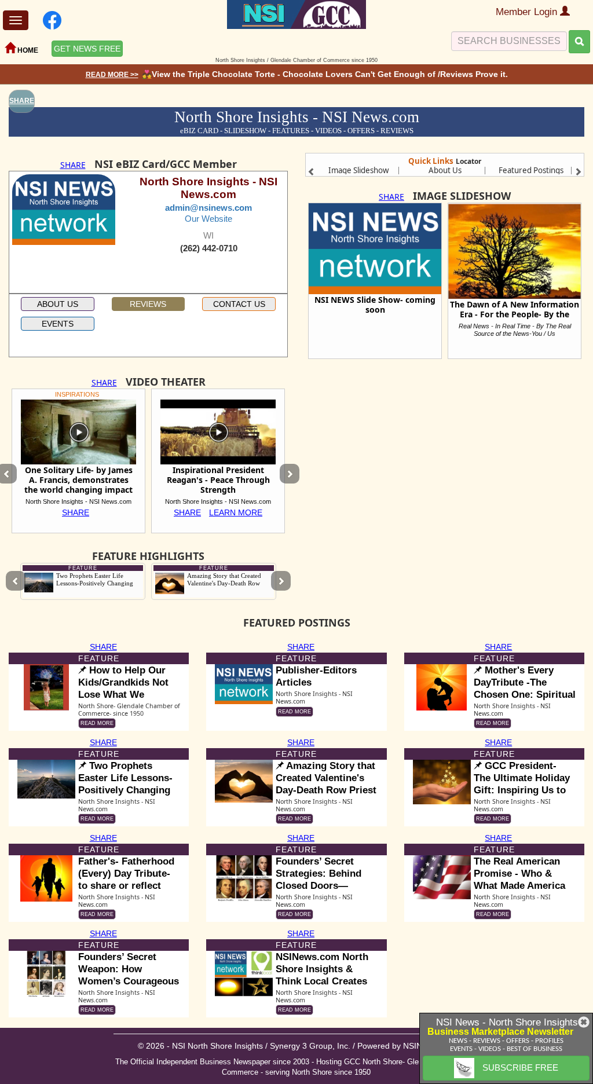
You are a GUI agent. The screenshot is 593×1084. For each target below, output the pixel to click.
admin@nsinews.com (208, 208)
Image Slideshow (358, 170)
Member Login (528, 11)
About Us (445, 170)
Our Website (208, 219)
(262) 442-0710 (208, 248)
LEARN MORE (235, 512)
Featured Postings (531, 170)
